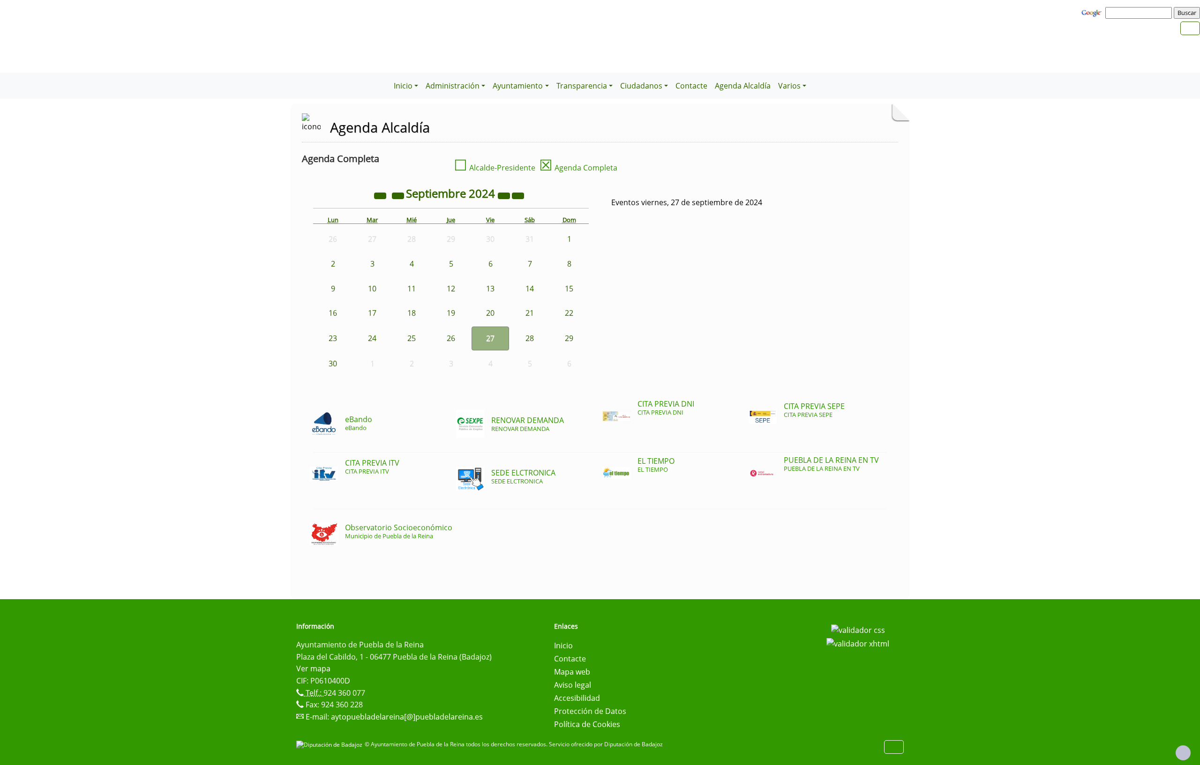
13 (490, 288)
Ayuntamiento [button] (518, 86)
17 (372, 313)
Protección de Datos (590, 711)
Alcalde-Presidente (494, 168)
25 (411, 338)
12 (451, 288)
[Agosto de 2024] (399, 195)
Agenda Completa (578, 168)
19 (451, 313)
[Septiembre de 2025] (505, 195)
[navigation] (1140, 13)
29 (569, 338)
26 (451, 338)
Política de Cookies (587, 724)
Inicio (563, 645)
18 (411, 313)
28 (529, 338)
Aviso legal (572, 685)
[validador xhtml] (857, 643)
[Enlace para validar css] (858, 629)
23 (333, 338)
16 (333, 313)
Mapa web (572, 672)
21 (529, 313)
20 (490, 313)
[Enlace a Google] (1092, 12)
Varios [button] (789, 86)
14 (529, 288)
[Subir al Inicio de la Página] (1183, 752)
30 (333, 363)
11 (411, 288)
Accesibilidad (577, 698)
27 (490, 338)
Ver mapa (313, 668)
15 (569, 288)
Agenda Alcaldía (743, 86)
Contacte (691, 86)
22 (569, 313)
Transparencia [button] (581, 86)
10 (372, 288)
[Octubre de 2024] (518, 195)
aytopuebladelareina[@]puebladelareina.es (407, 717)
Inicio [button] (403, 86)
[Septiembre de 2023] (381, 195)
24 (372, 338)
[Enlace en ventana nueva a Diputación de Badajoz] (330, 744)
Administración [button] (453, 86)
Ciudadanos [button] (641, 86)
